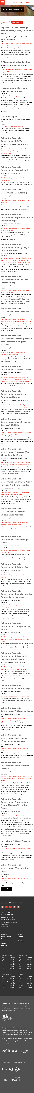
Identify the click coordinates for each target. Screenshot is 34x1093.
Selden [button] (28, 816)
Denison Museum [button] (23, 260)
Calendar (20, 936)
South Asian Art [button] (5, 43)
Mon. (3, 957)
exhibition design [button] (27, 43)
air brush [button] (11, 407)
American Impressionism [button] (23, 607)
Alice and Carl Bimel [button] (6, 148)
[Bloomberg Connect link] (2, 907)
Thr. (3, 962)
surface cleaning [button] (24, 492)
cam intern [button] (29, 667)
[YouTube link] (18, 907)
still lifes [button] (8, 180)
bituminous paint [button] (13, 354)
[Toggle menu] (2, 2)
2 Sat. (21, 985)
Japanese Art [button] (13, 126)
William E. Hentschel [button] (18, 405)
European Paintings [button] (20, 669)
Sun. (3, 968)
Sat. (3, 966)
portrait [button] (14, 262)
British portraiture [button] (17, 377)
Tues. (3, 959)
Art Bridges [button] (14, 260)
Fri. (3, 964)
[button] (5, 22)
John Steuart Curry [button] (25, 321)
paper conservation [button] (17, 69)
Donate (20, 934)
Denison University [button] (6, 262)
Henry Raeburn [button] (13, 379)
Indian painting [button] (5, 45)
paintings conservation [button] (18, 95)
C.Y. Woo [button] (26, 462)
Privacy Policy (4, 924)
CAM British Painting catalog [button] (9, 381)
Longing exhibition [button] (16, 43)
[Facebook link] (6, 907)
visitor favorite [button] (5, 494)
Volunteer (3, 943)
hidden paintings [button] (6, 434)
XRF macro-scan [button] (19, 434)
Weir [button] (27, 522)
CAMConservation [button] (6, 69)
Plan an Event (4, 938)
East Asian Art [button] (5, 126)
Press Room (4, 945)
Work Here (21, 941)
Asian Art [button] (11, 464)
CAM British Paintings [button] (24, 381)
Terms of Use (4, 926)
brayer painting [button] (26, 407)
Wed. (3, 961)
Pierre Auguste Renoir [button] (16, 720)
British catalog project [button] (7, 230)
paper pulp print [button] (5, 260)
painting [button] (20, 126)
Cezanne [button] (14, 432)
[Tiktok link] (14, 907)
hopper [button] (28, 696)
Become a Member (6, 936)
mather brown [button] (5, 669)
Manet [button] (14, 878)
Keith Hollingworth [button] (25, 258)
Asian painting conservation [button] (22, 464)
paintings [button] (19, 878)
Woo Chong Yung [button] (18, 462)
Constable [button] (29, 228)
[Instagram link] (10, 907)
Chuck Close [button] (15, 258)
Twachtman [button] (4, 524)
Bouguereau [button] (15, 492)
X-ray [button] (12, 434)
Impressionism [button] (11, 607)
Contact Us (4, 934)
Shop (19, 938)
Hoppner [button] (16, 352)
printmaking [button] (18, 407)
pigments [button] (28, 95)
